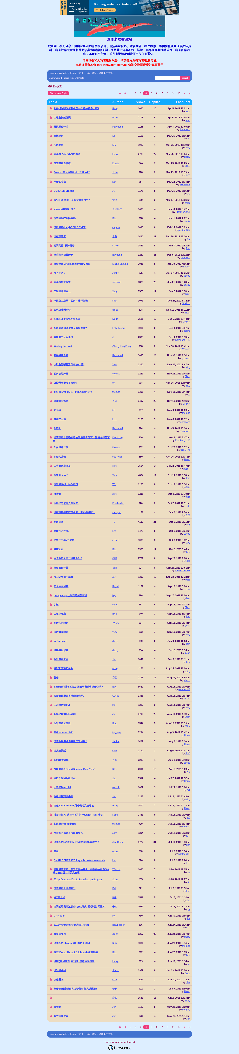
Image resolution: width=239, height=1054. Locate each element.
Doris (187, 973)
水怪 (187, 753)
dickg (187, 312)
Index (73, 73)
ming (187, 671)
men (188, 120)
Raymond (185, 129)
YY (188, 771)
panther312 (184, 230)
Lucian (186, 266)
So (188, 138)
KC (188, 817)
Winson (186, 349)
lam (188, 891)
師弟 (187, 294)
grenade (186, 358)
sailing (187, 330)
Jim (188, 900)
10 (179, 93)
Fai (188, 239)
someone (185, 422)
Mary (187, 1000)
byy (188, 598)
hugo (187, 202)
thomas (186, 412)
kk (189, 872)
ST (188, 524)
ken (188, 844)
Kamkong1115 (182, 339)
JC (188, 193)
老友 (187, 496)
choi (188, 982)
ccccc (187, 762)
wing (187, 799)
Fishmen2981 (183, 211)
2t (189, 394)
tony (188, 385)
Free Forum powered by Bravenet (120, 1042)
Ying (188, 367)
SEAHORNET (182, 570)
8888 (187, 166)
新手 (187, 175)
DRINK (186, 321)
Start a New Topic (58, 93)
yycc (187, 625)
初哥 (187, 561)
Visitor (187, 698)
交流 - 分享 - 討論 (87, 73)
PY (188, 918)
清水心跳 (185, 450)
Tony (187, 147)
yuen (187, 716)
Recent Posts (77, 78)
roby (188, 111)
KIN (188, 552)
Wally (187, 725)
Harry (187, 156)
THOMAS (185, 184)
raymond (185, 257)
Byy (188, 616)
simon (187, 680)
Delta (187, 506)
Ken (188, 863)
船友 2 (186, 468)
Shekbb (186, 303)
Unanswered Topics (59, 78)
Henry (187, 589)
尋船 (187, 487)
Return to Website (58, 73)
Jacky (187, 275)
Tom (188, 248)
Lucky (187, 221)
